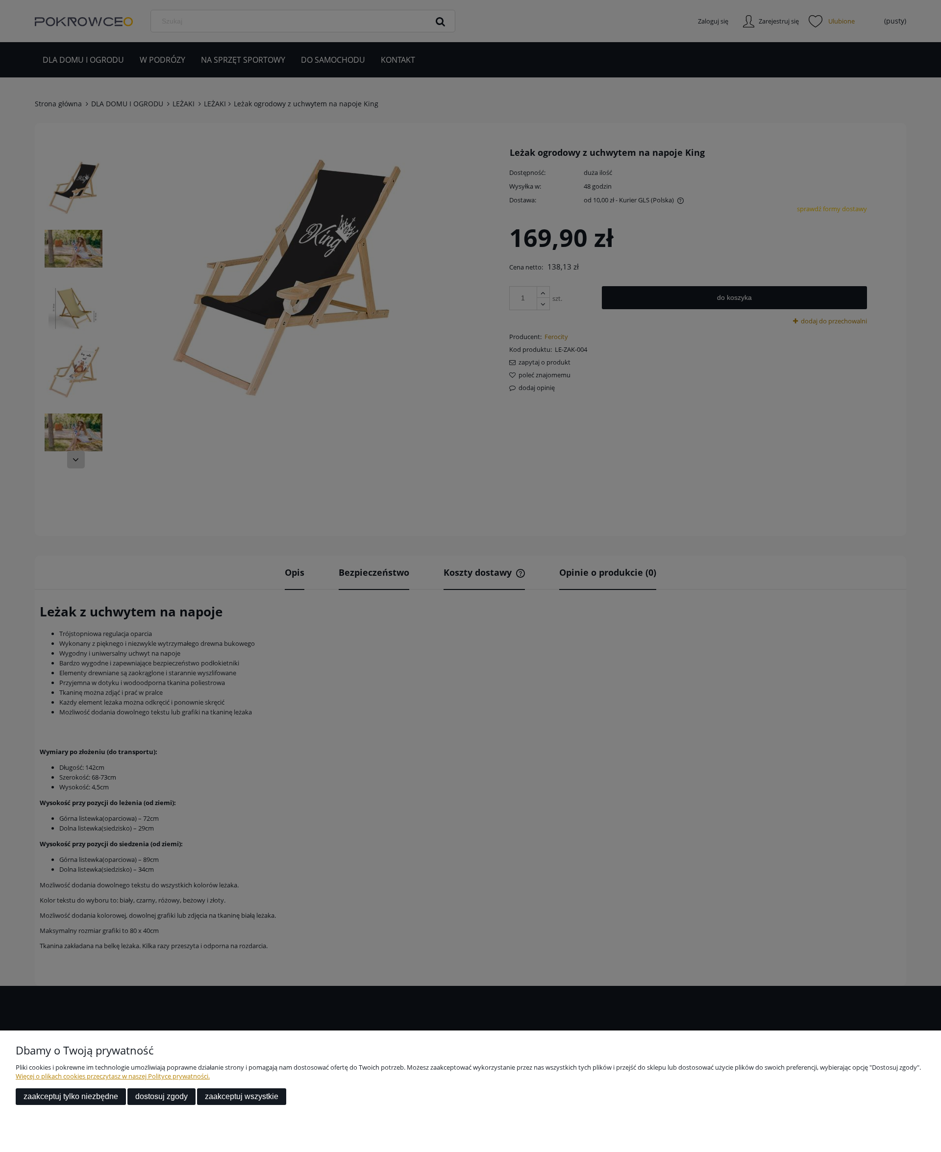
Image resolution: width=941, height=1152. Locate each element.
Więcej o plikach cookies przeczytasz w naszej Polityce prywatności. (113, 1076)
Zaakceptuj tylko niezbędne (71, 1096)
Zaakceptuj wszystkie (241, 1096)
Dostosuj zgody (161, 1096)
